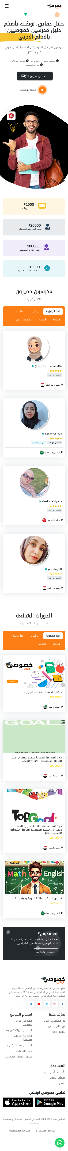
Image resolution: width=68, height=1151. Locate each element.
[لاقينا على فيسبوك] (62, 1004)
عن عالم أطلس (56, 1026)
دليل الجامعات (24, 1050)
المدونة (61, 1083)
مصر (58, 384)
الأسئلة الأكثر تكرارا (54, 1072)
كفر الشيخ (49, 384)
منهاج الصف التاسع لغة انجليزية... (42, 692)
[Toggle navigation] (6, 6)
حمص (50, 706)
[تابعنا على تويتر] (47, 1004)
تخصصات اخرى (23, 319)
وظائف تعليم (57, 1077)
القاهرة (50, 775)
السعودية (56, 452)
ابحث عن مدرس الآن (36, 76)
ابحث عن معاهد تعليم (19, 1045)
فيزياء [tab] (56, 319)
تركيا (57, 520)
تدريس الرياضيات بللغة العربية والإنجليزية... (37, 898)
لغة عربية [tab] (18, 311)
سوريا (57, 706)
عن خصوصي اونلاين (54, 1020)
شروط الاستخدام (45, 1130)
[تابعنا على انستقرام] (55, 1004)
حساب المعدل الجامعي (18, 1056)
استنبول (50, 520)
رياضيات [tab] (35, 311)
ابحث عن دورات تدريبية (19, 1030)
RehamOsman (53, 433)
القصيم (47, 452)
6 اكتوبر (50, 587)
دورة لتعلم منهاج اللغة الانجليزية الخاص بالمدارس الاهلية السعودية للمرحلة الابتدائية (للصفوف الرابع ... (36, 829)
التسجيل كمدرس (45, 952)
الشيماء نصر (55, 569)
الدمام (47, 913)
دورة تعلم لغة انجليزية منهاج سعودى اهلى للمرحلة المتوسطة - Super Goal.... (36, 759)
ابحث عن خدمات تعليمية (23, 1037)
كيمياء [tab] (42, 319)
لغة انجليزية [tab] (53, 311)
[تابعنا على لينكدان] (31, 1004)
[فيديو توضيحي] (42, 89)
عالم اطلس (34, 1123)
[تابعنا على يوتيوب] (39, 1004)
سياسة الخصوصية (19, 1130)
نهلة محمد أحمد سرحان (48, 366)
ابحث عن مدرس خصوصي (23, 1022)
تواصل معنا (58, 1031)
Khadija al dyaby (51, 501)
